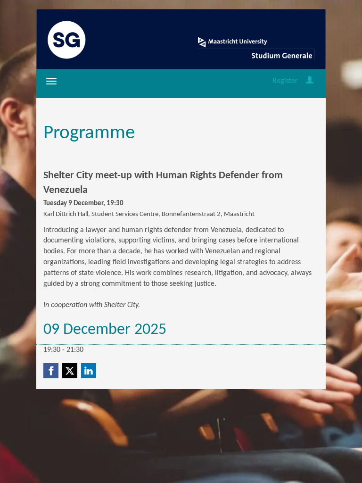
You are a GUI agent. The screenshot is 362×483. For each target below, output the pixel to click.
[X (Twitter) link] (69, 370)
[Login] (309, 81)
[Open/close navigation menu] (51, 81)
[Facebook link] (50, 370)
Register (285, 81)
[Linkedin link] (88, 370)
